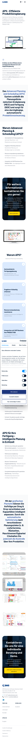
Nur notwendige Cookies (14, 401)
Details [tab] (14, 345)
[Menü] (25, 2)
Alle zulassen (13, 391)
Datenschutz (5, 736)
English (4, 721)
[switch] (24, 376)
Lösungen (5, 709)
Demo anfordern (14, 213)
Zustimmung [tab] (5, 345)
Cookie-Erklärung (6, 730)
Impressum (5, 733)
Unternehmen (6, 706)
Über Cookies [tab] (22, 345)
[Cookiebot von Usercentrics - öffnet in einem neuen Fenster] (20, 341)
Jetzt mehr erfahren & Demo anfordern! (14, 670)
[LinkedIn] (3, 700)
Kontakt (4, 712)
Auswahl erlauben (14, 396)
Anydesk (17, 706)
